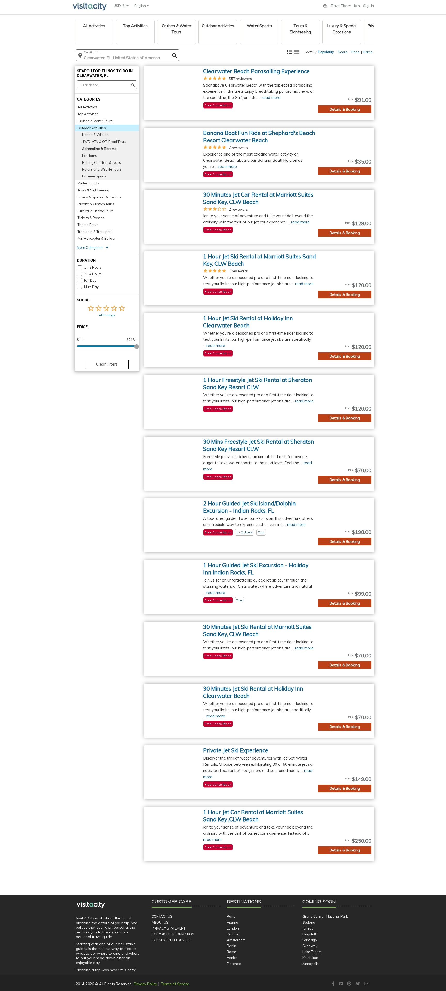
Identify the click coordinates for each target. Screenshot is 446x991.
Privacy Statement (168, 928)
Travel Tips (339, 6)
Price (355, 52)
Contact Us (162, 916)
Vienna (232, 922)
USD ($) (120, 6)
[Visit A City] (91, 905)
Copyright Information (173, 934)
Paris (231, 916)
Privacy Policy (145, 983)
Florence (234, 964)
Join (357, 6)
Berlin (231, 946)
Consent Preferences (171, 940)
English (140, 6)
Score (342, 52)
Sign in (368, 6)
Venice (232, 958)
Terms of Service (175, 983)
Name (368, 52)
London (233, 928)
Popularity (326, 52)
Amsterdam (236, 940)
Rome (231, 952)
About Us (160, 922)
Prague (232, 934)
